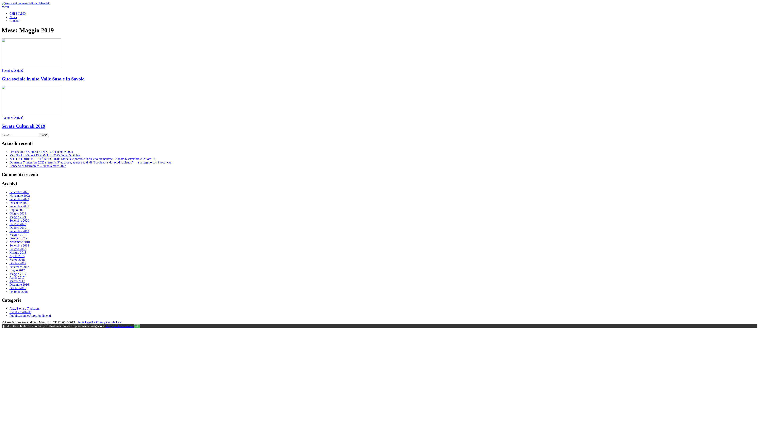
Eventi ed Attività (12, 70)
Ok (137, 326)
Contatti (14, 20)
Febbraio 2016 (18, 291)
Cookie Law (114, 322)
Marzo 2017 (17, 281)
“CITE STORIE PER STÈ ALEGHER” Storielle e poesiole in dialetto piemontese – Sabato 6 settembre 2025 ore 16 (82, 159)
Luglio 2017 (17, 270)
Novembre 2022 (19, 195)
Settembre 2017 (19, 266)
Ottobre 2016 (17, 288)
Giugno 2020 (17, 224)
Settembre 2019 (19, 231)
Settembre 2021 (19, 206)
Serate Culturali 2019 (23, 126)
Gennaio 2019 (18, 238)
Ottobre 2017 (17, 263)
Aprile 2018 (17, 256)
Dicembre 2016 (19, 284)
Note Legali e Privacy (91, 322)
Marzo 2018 (17, 259)
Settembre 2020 (19, 220)
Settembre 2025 (19, 192)
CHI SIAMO (17, 13)
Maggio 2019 (17, 234)
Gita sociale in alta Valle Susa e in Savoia (43, 78)
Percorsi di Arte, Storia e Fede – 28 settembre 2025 (41, 151)
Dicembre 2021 (19, 202)
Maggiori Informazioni (120, 326)
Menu (5, 7)
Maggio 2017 (17, 274)
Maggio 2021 (17, 217)
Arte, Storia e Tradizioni (24, 308)
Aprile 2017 (17, 277)
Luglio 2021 (17, 210)
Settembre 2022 (19, 199)
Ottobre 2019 (17, 227)
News (13, 17)
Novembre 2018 (19, 242)
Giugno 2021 (17, 213)
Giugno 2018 (17, 249)
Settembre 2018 (19, 245)
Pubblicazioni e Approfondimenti (30, 315)
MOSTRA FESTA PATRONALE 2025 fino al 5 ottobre (44, 155)
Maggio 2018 (17, 252)
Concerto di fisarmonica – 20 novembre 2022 (37, 166)
